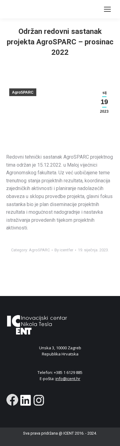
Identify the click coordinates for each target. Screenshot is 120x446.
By (63, 250)
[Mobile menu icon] (107, 9)
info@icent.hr (67, 378)
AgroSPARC (23, 92)
